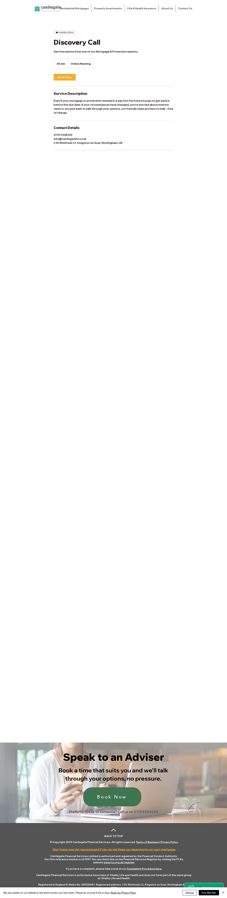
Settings (189, 892)
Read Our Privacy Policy (123, 892)
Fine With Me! (209, 892)
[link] (65, 77)
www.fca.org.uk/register (119, 862)
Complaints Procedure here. (144, 868)
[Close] (223, 892)
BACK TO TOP (113, 836)
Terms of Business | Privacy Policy (157, 842)
